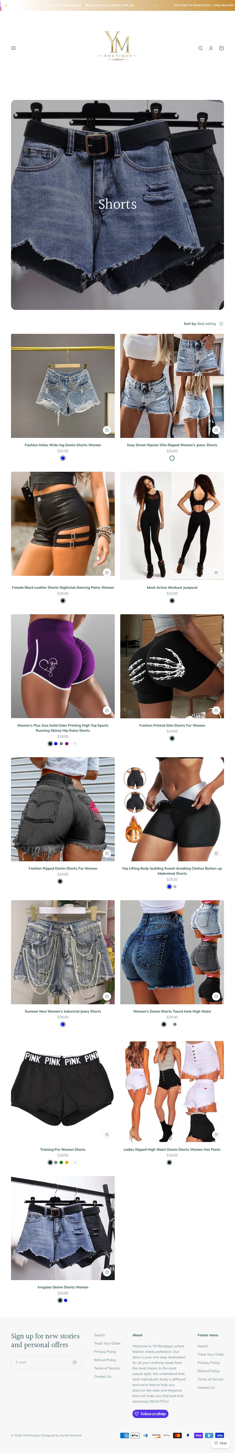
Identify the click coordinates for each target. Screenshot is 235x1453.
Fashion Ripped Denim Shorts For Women (63, 868)
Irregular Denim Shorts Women (63, 1287)
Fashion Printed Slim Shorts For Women (172, 725)
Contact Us (102, 1376)
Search (99, 1335)
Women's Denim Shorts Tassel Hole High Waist (172, 1011)
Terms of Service (107, 1368)
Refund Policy (105, 1360)
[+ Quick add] (107, 430)
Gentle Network (71, 1435)
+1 (74, 743)
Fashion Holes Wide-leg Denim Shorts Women (63, 445)
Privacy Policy (105, 1351)
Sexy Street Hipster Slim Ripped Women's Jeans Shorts (172, 445)
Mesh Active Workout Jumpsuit (172, 587)
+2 (74, 1162)
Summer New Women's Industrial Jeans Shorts (63, 1011)
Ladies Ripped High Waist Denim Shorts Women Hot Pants (172, 1149)
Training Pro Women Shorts (63, 1149)
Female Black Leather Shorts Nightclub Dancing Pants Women (63, 587)
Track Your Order (107, 1343)
